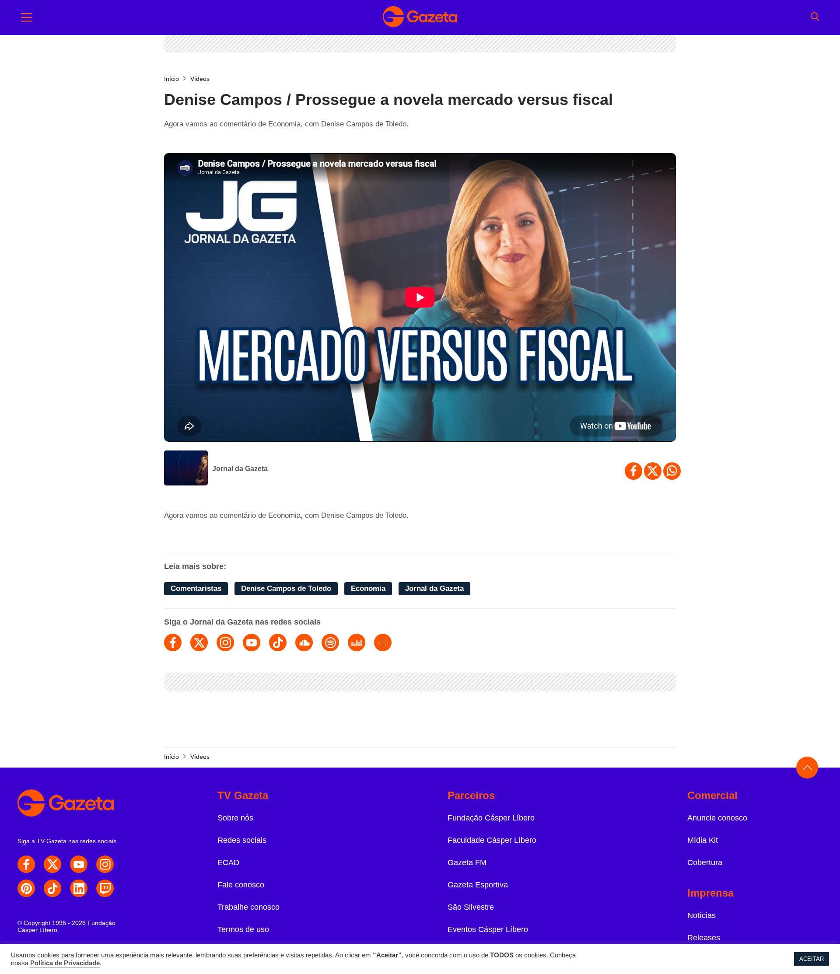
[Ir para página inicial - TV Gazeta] (420, 17)
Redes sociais (241, 840)
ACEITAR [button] (811, 959)
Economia (368, 588)
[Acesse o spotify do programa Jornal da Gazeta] (330, 642)
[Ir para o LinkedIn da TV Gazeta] (79, 888)
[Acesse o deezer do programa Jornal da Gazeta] (356, 642)
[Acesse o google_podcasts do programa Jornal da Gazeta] (383, 642)
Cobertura (704, 862)
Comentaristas (196, 588)
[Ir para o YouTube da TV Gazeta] (79, 864)
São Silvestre (471, 907)
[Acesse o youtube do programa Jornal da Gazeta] (251, 642)
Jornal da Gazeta (240, 468)
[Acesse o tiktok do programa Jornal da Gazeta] (278, 642)
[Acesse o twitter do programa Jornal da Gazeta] (199, 642)
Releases (703, 937)
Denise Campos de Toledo (286, 588)
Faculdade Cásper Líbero (492, 840)
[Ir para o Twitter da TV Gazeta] (52, 864)
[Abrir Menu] (26, 17)
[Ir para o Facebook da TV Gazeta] (26, 864)
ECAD (228, 862)
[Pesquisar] (815, 17)
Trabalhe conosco (248, 907)
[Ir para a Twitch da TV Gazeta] (105, 888)
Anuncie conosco (717, 817)
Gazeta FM (467, 862)
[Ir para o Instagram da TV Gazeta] (105, 864)
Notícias (701, 915)
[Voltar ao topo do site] (807, 768)
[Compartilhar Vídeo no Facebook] (633, 471)
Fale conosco (240, 884)
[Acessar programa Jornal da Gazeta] (186, 468)
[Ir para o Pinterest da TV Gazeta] (26, 888)
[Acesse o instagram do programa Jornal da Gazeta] (225, 642)
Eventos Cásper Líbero (488, 929)
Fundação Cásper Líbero (491, 817)
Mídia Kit (702, 840)
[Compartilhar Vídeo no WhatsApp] (672, 471)
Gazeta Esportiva (478, 884)
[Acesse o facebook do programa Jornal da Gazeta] (173, 642)
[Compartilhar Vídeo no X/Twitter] (653, 471)
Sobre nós (235, 817)
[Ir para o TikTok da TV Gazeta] (52, 888)
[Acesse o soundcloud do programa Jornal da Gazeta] (304, 642)
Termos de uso (243, 929)
